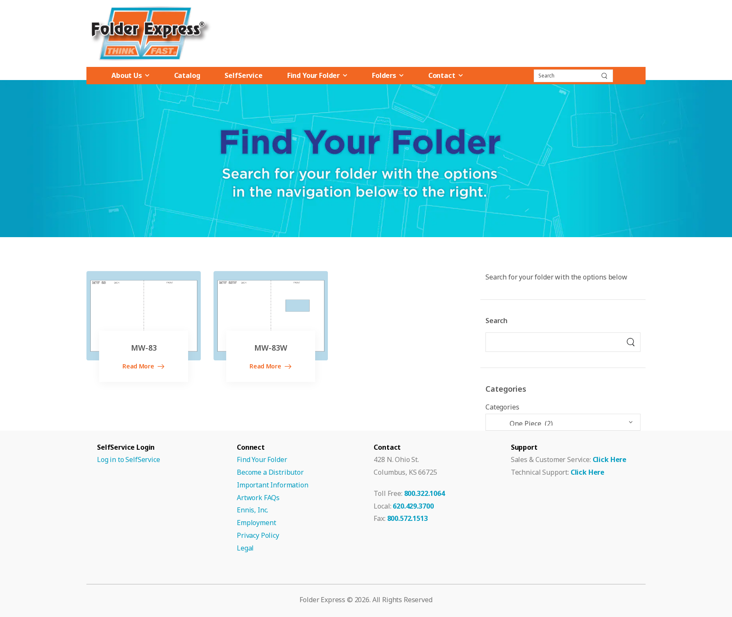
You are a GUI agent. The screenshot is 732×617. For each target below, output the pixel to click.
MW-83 (144, 348)
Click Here (610, 459)
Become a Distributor (270, 472)
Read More (138, 366)
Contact (441, 75)
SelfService (243, 75)
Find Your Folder (313, 75)
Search (496, 320)
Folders (384, 75)
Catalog (187, 75)
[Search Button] (604, 76)
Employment (256, 522)
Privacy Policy (258, 535)
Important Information (272, 485)
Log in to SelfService (128, 459)
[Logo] (150, 33)
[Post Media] (143, 315)
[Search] (630, 342)
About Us (126, 75)
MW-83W (270, 348)
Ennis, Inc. (252, 510)
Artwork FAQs (258, 497)
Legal (245, 548)
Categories (502, 407)
